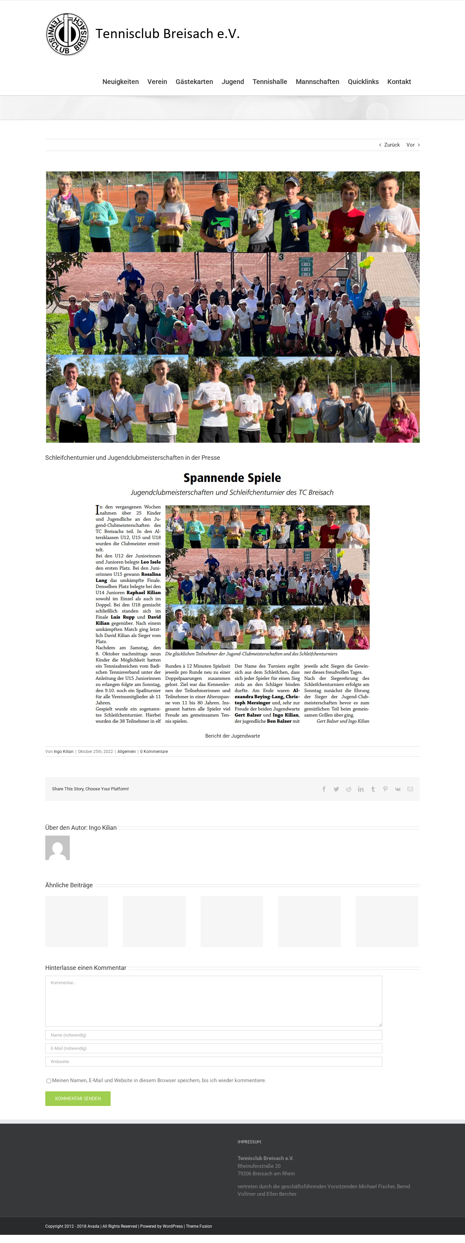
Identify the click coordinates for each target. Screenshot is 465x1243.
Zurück (392, 145)
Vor (410, 145)
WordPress (173, 1226)
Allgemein (126, 751)
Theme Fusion (199, 1226)
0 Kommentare (154, 751)
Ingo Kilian (64, 751)
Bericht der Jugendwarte (232, 736)
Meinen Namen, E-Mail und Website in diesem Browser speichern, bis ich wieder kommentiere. (159, 1080)
